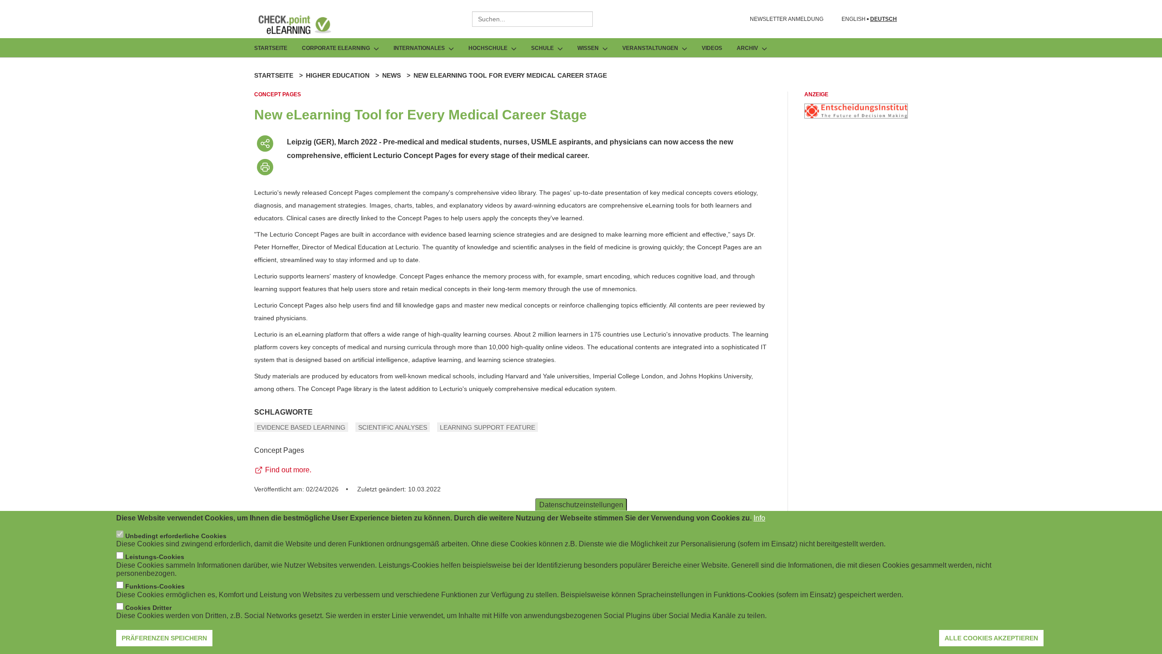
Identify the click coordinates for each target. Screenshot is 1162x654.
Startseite (270, 48)
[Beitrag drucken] (265, 167)
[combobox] (532, 19)
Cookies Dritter (148, 607)
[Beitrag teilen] (265, 143)
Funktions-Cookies (155, 586)
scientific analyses (392, 427)
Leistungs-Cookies (154, 556)
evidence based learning (301, 427)
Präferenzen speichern (164, 638)
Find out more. (288, 470)
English (854, 19)
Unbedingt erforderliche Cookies (175, 535)
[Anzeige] (856, 116)
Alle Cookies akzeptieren (991, 638)
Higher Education (337, 75)
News (391, 75)
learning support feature (487, 427)
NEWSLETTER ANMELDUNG (786, 19)
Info (759, 518)
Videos (712, 48)
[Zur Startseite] (301, 24)
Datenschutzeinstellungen (581, 505)
